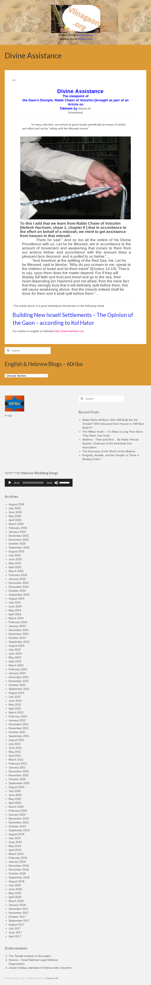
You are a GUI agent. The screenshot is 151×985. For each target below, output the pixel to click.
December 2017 (19, 908)
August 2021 (16, 739)
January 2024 (17, 626)
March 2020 (16, 806)
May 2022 (15, 704)
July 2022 (15, 696)
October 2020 (17, 779)
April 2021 (15, 755)
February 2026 (18, 527)
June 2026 (15, 512)
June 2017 (15, 932)
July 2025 (15, 555)
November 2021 (19, 728)
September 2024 (19, 594)
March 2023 (16, 665)
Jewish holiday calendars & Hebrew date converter (40, 967)
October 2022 (17, 685)
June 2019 (15, 842)
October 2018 (17, 873)
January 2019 (17, 861)
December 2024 (19, 582)
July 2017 (15, 928)
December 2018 (19, 865)
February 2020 (18, 810)
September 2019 (19, 830)
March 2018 (16, 901)
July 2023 (15, 649)
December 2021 (19, 724)
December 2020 (19, 771)
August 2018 (16, 881)
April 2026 (15, 520)
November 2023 (19, 633)
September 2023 (19, 641)
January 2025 (17, 578)
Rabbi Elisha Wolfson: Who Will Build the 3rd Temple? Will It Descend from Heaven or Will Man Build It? (113, 423)
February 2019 (18, 857)
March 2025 (16, 571)
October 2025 (17, 543)
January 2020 (17, 814)
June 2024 (15, 606)
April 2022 (15, 708)
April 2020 (15, 802)
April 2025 (15, 567)
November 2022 (19, 681)
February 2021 (18, 763)
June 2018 (15, 889)
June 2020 (15, 794)
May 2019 (15, 846)
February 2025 (18, 575)
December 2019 (19, 818)
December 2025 (19, 535)
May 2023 (15, 657)
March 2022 (16, 712)
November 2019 (19, 822)
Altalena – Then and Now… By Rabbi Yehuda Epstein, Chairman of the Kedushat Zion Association (110, 443)
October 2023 (17, 637)
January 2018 (17, 904)
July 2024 (15, 602)
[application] (39, 483)
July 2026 (15, 508)
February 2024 (18, 622)
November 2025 (19, 539)
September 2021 (19, 736)
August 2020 (16, 787)
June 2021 (15, 747)
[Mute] (56, 483)
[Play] (10, 483)
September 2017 (19, 920)
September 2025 (19, 547)
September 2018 (19, 877)
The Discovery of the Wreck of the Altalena (108, 451)
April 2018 (15, 897)
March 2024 (16, 618)
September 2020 (19, 783)
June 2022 (15, 700)
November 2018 (19, 869)
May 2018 (15, 893)
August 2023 (16, 645)
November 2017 (19, 912)
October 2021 (17, 732)
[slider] (65, 482)
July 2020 (15, 791)
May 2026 (15, 516)
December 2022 (19, 677)
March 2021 (16, 759)
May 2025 (15, 563)
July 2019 (15, 838)
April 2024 (15, 614)
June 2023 (15, 653)
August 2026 (16, 504)
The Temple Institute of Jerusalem (30, 956)
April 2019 (15, 849)
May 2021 (15, 751)
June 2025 (15, 559)
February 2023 (18, 669)
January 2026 (17, 531)
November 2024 (19, 586)
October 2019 (17, 826)
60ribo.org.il (85, 38)
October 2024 (17, 590)
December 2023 (19, 630)
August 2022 (16, 692)
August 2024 (16, 598)
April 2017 (15, 936)
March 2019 (16, 853)
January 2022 (17, 720)
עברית (8, 415)
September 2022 (19, 688)
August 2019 (16, 834)
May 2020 (15, 798)
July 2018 (15, 885)
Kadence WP (52, 978)
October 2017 (17, 916)
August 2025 (16, 551)
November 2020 (19, 775)
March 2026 (16, 523)
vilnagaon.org (85, 35)
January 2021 (17, 767)
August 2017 (16, 924)
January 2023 (17, 673)
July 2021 (15, 743)
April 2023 (15, 661)
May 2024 (15, 610)
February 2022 (18, 716)
